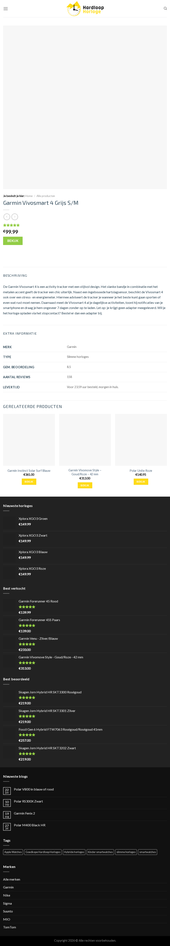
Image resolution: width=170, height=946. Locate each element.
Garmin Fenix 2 (24, 813)
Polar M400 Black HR (29, 825)
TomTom (9, 927)
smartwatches (147, 852)
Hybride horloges (74, 852)
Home (29, 196)
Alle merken (11, 879)
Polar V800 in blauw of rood (34, 789)
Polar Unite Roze (141, 470)
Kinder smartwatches (100, 852)
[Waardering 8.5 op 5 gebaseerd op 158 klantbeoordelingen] (85, 225)
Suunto (8, 911)
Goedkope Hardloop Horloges (43, 852)
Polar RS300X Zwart (28, 801)
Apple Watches (13, 852)
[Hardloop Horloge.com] (85, 8)
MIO (6, 919)
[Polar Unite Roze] (141, 440)
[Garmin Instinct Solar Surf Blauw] (29, 440)
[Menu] (5, 9)
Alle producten (45, 196)
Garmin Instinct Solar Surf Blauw (28, 470)
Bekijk (13, 241)
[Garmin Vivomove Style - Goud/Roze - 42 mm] (85, 440)
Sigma (7, 903)
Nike (6, 895)
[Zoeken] (165, 8)
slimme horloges (126, 852)
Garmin (8, 887)
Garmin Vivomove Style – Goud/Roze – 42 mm (84, 472)
